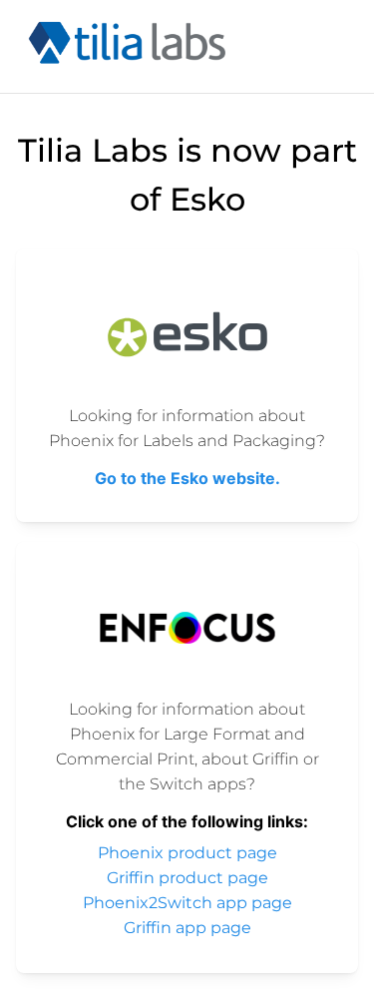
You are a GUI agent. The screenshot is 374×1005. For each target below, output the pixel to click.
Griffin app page (187, 927)
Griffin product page (187, 877)
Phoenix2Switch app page (187, 902)
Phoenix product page (187, 852)
